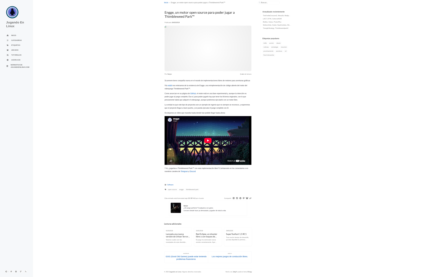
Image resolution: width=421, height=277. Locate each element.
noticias (266, 47)
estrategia (274, 47)
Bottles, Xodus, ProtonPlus (272, 22)
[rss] (25, 271)
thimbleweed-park (192, 189)
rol (285, 51)
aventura (279, 51)
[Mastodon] (244, 198)
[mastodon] (11, 271)
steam (278, 43)
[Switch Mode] (6, 271)
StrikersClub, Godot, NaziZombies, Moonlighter (279, 25)
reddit (170, 85)
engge (181, 189)
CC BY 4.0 (192, 198)
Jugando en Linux (175, 272)
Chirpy (249, 272)
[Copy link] (250, 198)
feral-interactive (268, 55)
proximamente (268, 51)
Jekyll (235, 272)
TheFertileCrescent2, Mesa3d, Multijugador (278, 15)
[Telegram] (240, 198)
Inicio (166, 3)
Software (170, 185)
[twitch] (20, 271)
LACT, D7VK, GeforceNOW (272, 19)
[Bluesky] (247, 198)
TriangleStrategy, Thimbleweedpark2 (275, 28)
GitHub (193, 93)
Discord (193, 171)
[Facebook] (237, 198)
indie (265, 43)
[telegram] (16, 271)
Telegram (184, 171)
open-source (172, 189)
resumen (284, 47)
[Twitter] (233, 198)
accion (271, 43)
